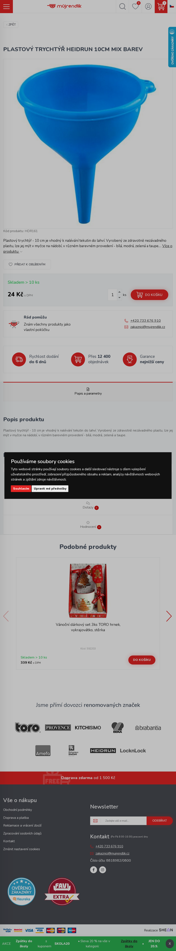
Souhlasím (21, 489)
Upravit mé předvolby (50, 489)
